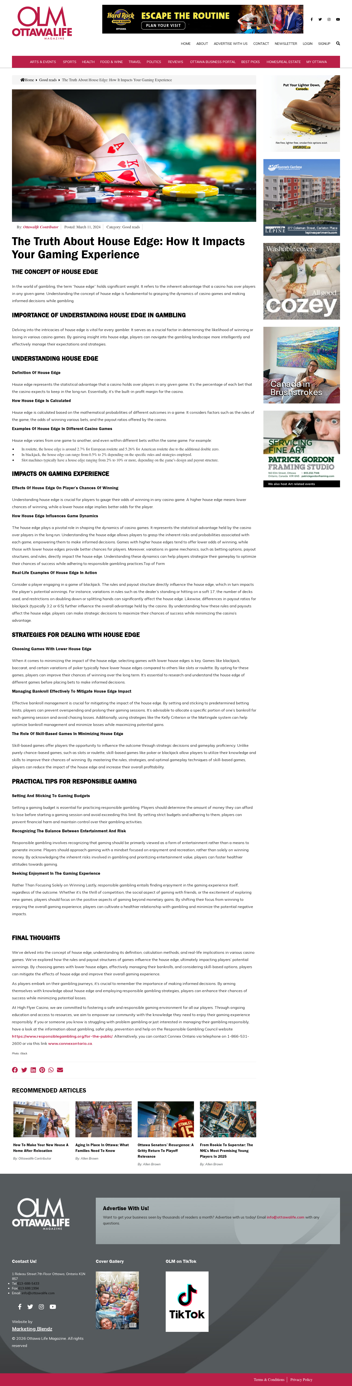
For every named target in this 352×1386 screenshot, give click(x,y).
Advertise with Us (231, 43)
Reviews (175, 62)
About (202, 43)
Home (186, 43)
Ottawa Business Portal (213, 62)
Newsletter (286, 43)
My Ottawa (317, 62)
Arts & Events (43, 62)
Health (88, 62)
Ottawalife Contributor (40, 227)
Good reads (48, 79)
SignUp (324, 43)
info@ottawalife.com (285, 1217)
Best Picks (250, 62)
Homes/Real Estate (284, 62)
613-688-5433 (28, 1283)
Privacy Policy (301, 1379)
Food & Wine (111, 62)
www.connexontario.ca (70, 1043)
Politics (154, 62)
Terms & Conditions (269, 1379)
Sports (69, 62)
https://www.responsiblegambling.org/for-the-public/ (62, 1036)
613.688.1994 (28, 1288)
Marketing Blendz (32, 1329)
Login (307, 43)
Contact (261, 43)
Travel (135, 62)
